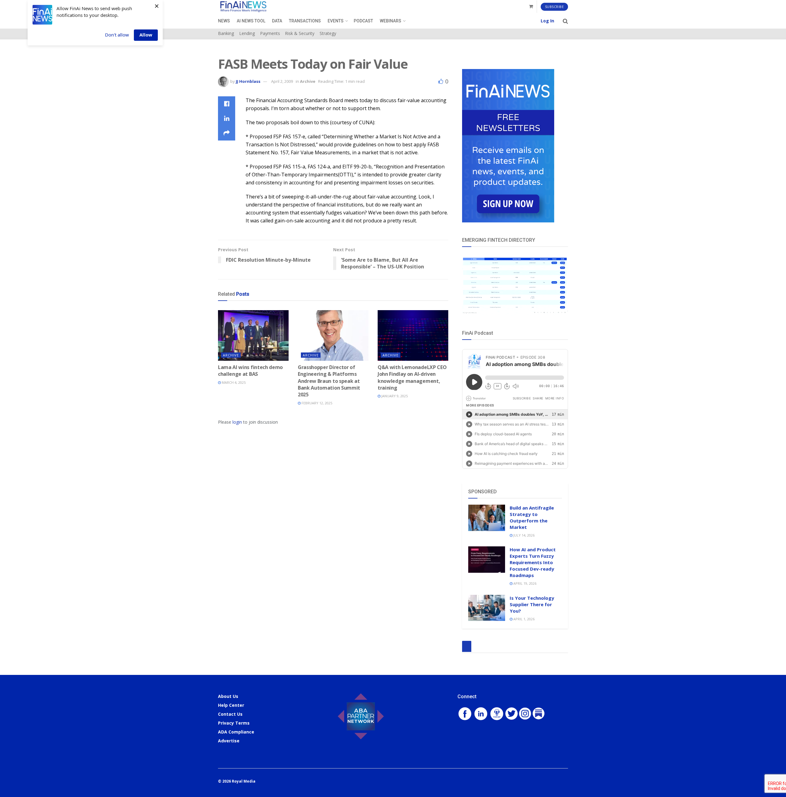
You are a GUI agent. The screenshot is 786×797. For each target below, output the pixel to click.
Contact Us (230, 714)
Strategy (328, 33)
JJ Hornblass (248, 81)
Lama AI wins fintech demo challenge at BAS (250, 370)
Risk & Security (299, 33)
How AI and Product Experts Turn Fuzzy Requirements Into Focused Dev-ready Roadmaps (533, 562)
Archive (307, 81)
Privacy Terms (234, 723)
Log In (547, 21)
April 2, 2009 (282, 81)
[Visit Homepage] (243, 6)
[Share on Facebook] (226, 103)
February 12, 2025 (316, 403)
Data (277, 20)
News (224, 20)
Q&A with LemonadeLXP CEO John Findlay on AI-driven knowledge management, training (412, 377)
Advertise (228, 741)
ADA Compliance (236, 732)
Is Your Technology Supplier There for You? (532, 604)
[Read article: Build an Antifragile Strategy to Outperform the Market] (486, 518)
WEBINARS (390, 20)
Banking (226, 33)
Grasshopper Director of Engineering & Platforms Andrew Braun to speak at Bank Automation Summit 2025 (329, 381)
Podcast (363, 20)
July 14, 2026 (523, 535)
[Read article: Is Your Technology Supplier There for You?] (486, 608)
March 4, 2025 (233, 382)
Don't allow (117, 35)
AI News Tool (251, 20)
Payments (270, 33)
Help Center (231, 705)
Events (336, 20)
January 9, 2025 (394, 396)
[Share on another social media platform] (226, 133)
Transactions (305, 20)
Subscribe (554, 6)
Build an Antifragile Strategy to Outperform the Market (532, 517)
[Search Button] (565, 21)
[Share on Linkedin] (226, 118)
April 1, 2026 (523, 619)
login (237, 422)
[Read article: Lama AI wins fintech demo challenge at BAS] (253, 335)
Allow (145, 35)
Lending (247, 33)
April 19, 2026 (524, 583)
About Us (228, 696)
